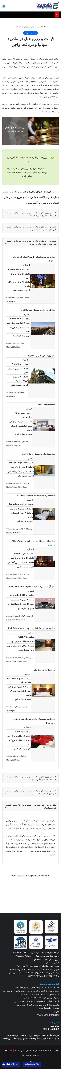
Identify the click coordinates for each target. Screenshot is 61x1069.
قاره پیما (55, 1011)
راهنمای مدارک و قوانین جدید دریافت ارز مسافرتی (38, 1005)
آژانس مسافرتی (52, 962)
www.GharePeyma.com (48, 1015)
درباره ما (25, 998)
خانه (42, 26)
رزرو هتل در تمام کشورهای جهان (45, 959)
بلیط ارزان (39, 972)
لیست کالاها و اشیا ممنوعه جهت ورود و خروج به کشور (37, 1001)
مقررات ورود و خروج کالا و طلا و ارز (44, 998)
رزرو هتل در (33, 26)
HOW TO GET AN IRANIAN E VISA (43, 976)
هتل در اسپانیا (21, 26)
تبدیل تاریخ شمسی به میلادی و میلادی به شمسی (39, 994)
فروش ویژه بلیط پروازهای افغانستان (38, 14)
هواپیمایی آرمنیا (52, 972)
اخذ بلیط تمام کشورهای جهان (21, 972)
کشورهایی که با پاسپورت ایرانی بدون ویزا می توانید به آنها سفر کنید (31, 991)
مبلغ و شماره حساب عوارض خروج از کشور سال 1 (37, 987)
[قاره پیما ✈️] (48, 5)
